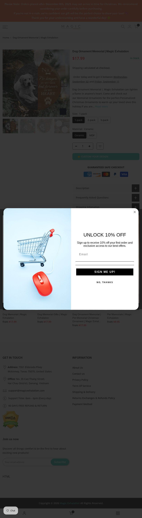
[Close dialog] (135, 212)
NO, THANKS (105, 282)
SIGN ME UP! (104, 271)
